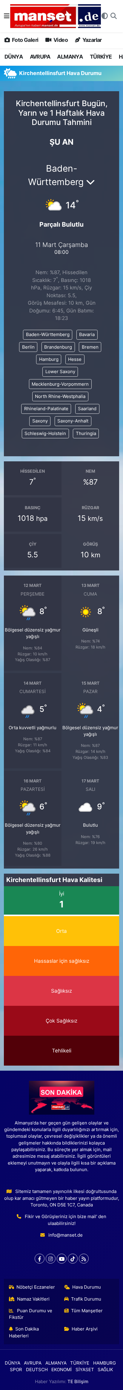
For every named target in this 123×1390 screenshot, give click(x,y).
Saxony (40, 421)
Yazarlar (91, 40)
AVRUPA (40, 57)
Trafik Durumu (86, 1299)
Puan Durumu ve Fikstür (31, 1314)
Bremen (90, 347)
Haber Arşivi (85, 1329)
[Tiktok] (73, 1259)
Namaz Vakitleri (33, 1299)
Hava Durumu (86, 1287)
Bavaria (87, 334)
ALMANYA (70, 57)
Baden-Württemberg (48, 334)
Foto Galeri (24, 40)
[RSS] (84, 1259)
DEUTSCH (37, 1369)
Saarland (87, 408)
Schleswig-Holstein (45, 433)
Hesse (75, 359)
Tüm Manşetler (87, 1310)
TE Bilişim (77, 1381)
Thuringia (86, 433)
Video (60, 40)
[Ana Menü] (7, 16)
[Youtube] (62, 1259)
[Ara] (113, 16)
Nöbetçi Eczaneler (35, 1287)
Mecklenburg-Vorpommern (60, 384)
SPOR (16, 1369)
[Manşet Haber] (55, 16)
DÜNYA (13, 57)
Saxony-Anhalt (72, 421)
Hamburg (49, 359)
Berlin (28, 347)
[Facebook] (39, 1259)
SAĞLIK (105, 1369)
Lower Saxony (60, 371)
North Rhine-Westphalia (60, 396)
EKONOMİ (61, 1369)
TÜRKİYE (101, 57)
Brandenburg (58, 347)
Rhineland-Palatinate (46, 408)
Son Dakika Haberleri (24, 1332)
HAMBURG (104, 1363)
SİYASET (85, 1369)
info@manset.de (65, 1235)
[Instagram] (51, 1259)
